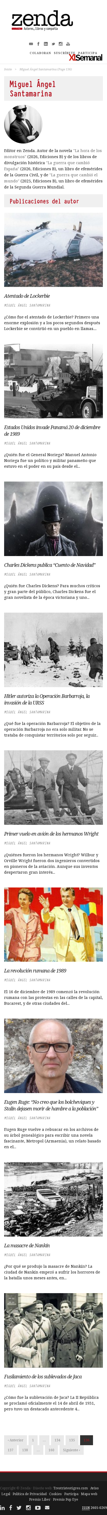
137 (10, 1450)
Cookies (55, 1494)
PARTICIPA (87, 53)
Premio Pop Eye (65, 1499)
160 (51, 1450)
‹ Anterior (15, 1440)
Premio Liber (39, 1499)
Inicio (8, 69)
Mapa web (89, 1494)
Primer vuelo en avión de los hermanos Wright (51, 833)
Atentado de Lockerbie (27, 296)
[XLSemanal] (86, 57)
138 (25, 1450)
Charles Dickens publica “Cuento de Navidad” (49, 565)
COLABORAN (40, 53)
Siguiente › (71, 1450)
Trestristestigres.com (70, 1488)
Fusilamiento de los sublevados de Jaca (42, 1376)
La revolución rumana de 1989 (35, 970)
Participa (71, 1494)
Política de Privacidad (30, 1494)
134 (57, 1440)
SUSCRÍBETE (64, 53)
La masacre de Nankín (27, 1245)
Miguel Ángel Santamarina (27, 305)
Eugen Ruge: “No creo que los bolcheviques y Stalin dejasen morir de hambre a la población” (51, 1105)
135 (72, 1440)
